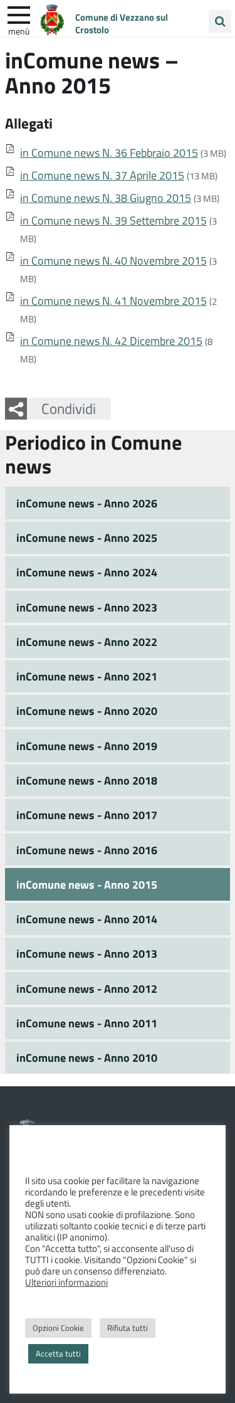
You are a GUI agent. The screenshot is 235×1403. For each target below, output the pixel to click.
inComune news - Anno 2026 (86, 503)
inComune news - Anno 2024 (86, 572)
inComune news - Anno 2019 (86, 746)
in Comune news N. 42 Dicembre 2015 (111, 340)
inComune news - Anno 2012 (86, 988)
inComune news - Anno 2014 (86, 919)
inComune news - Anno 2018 (86, 780)
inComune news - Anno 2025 (86, 537)
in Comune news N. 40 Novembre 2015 (113, 260)
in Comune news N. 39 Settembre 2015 (113, 220)
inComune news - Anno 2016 (86, 850)
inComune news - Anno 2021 (86, 676)
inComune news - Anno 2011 (86, 1023)
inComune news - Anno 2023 (86, 607)
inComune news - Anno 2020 (86, 710)
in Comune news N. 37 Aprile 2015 (102, 175)
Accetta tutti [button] (58, 1353)
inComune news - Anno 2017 (86, 815)
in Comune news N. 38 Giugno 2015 (105, 197)
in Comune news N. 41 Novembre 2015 (113, 300)
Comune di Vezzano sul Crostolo (121, 23)
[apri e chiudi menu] (18, 13)
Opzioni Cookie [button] (58, 1327)
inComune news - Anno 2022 (86, 641)
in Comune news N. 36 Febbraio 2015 (109, 152)
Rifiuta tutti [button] (127, 1327)
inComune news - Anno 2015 (86, 884)
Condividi (68, 408)
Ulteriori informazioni (66, 1282)
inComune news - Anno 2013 (86, 953)
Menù (18, 30)
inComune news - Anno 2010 (86, 1057)
